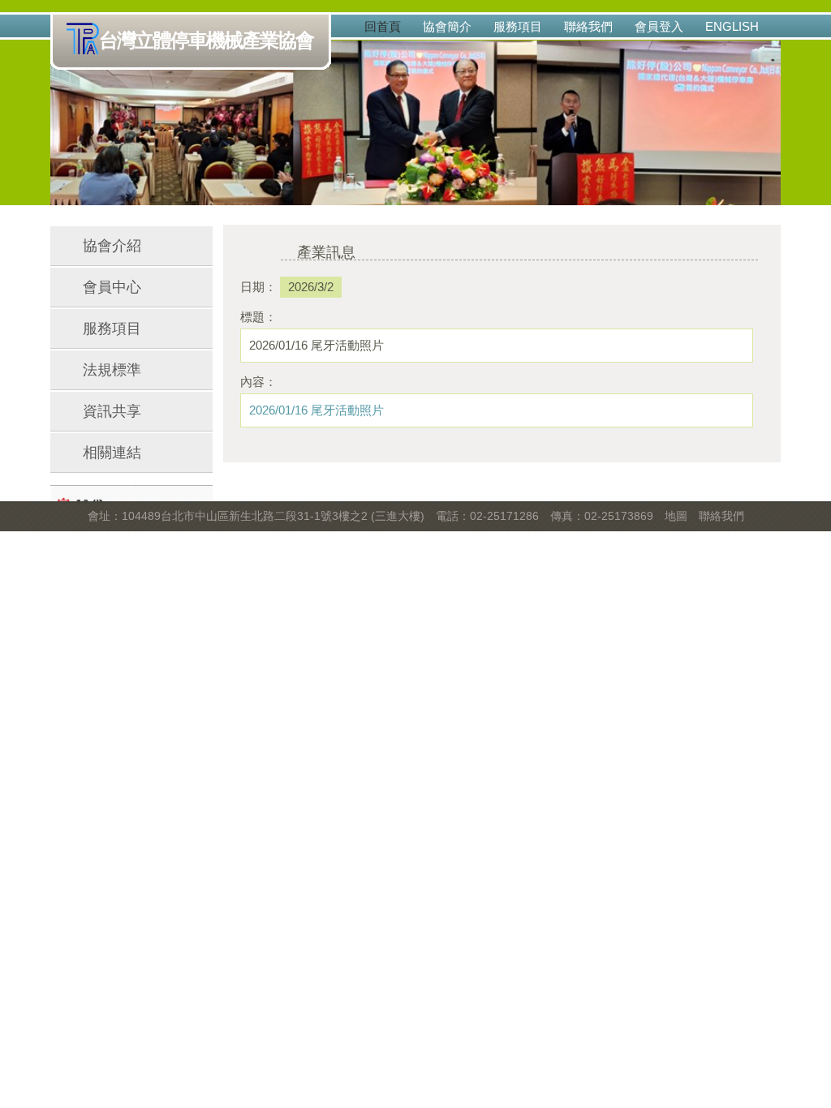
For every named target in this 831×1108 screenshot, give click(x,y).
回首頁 (382, 26)
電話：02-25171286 (487, 515)
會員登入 (659, 26)
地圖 (676, 515)
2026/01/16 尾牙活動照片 (316, 410)
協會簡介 (447, 26)
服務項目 (517, 26)
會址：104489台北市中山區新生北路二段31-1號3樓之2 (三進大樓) (256, 515)
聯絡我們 (588, 26)
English (732, 26)
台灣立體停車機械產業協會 (206, 40)
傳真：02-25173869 (601, 515)
